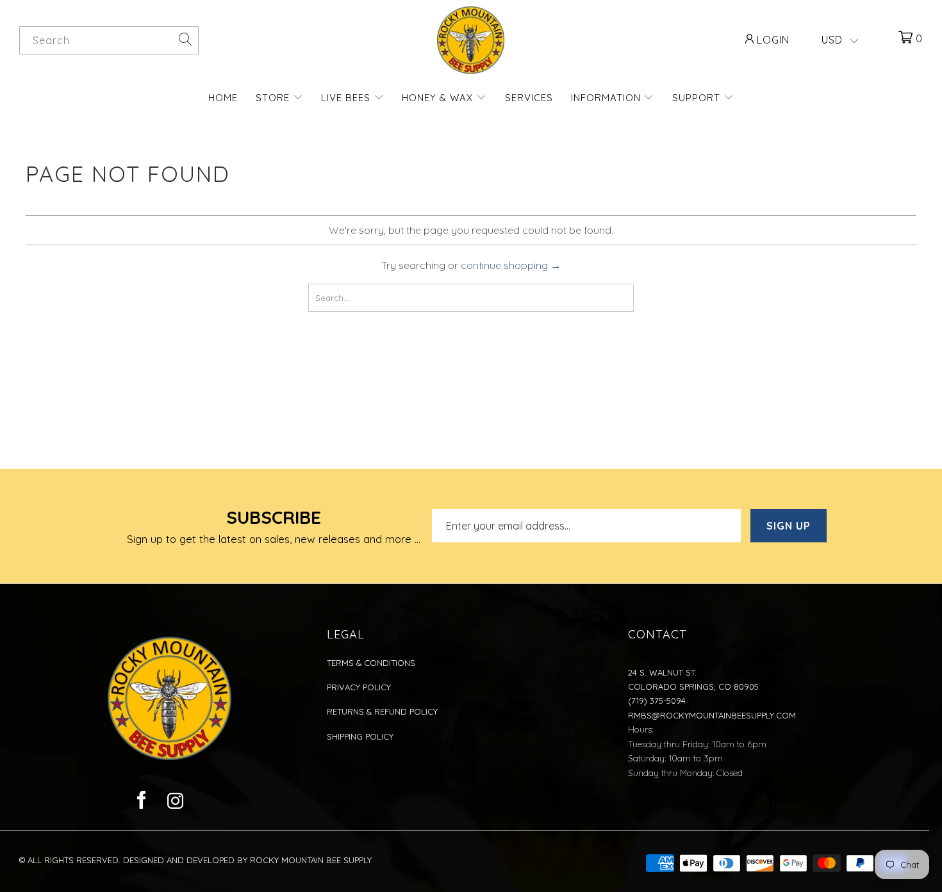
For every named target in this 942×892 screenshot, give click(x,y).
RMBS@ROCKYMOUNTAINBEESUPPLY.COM (712, 715)
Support (697, 98)
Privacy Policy (359, 687)
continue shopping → (511, 265)
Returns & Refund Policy (382, 711)
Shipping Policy (360, 736)
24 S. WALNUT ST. (662, 672)
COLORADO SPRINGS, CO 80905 (693, 686)
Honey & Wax (439, 98)
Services (529, 98)
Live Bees (347, 98)
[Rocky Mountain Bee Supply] (471, 40)
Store (274, 98)
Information (607, 98)
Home (223, 98)
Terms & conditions (371, 663)
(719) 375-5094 (657, 700)
